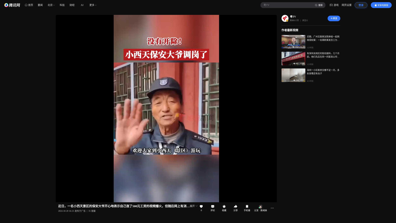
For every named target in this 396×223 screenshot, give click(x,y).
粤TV (293, 16)
